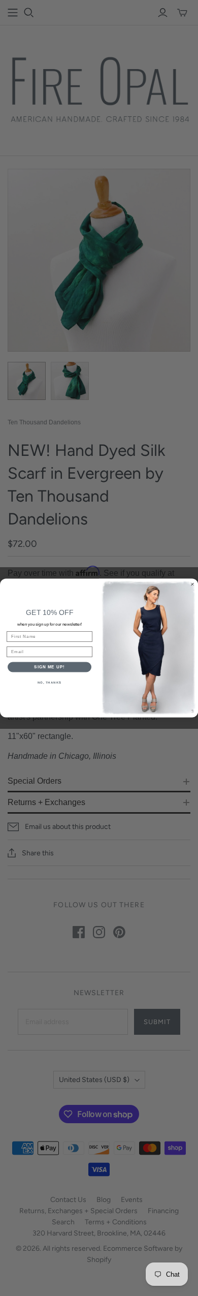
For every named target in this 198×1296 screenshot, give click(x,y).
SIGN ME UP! (49, 667)
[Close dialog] (192, 584)
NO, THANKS (50, 682)
